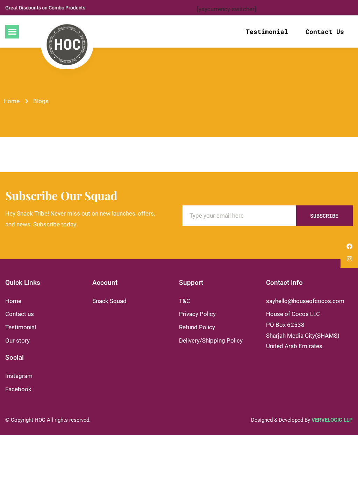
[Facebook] (349, 246)
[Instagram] (349, 258)
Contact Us (325, 31)
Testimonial (267, 31)
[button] (12, 31)
